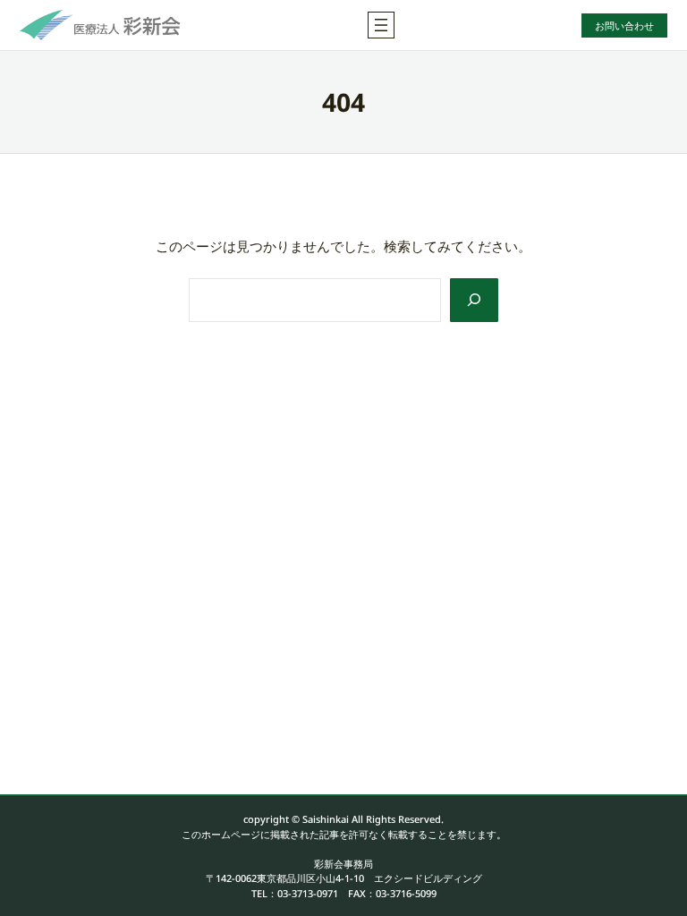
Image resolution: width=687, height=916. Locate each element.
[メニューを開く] (381, 25)
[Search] (474, 300)
